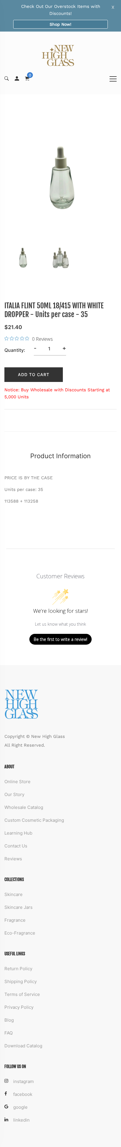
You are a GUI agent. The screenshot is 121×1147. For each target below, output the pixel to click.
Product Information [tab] (60, 456)
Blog (9, 1020)
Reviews (13, 858)
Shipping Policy (20, 981)
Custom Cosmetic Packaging (34, 820)
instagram (23, 1081)
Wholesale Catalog (23, 807)
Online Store (17, 781)
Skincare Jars (18, 907)
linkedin (21, 1120)
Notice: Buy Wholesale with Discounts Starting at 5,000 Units (57, 393)
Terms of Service (22, 994)
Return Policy (18, 968)
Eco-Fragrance (19, 933)
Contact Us (15, 846)
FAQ (8, 1033)
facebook (22, 1094)
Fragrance (15, 920)
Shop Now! (60, 24)
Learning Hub (18, 833)
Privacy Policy (18, 1007)
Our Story (14, 794)
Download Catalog (23, 1046)
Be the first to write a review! (60, 639)
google (20, 1107)
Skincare (13, 894)
